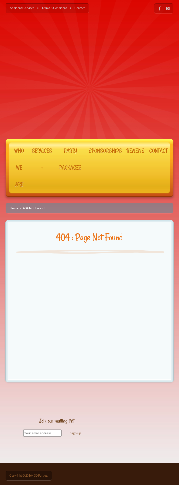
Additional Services (22, 8)
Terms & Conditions (54, 8)
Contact (79, 8)
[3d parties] (89, 72)
